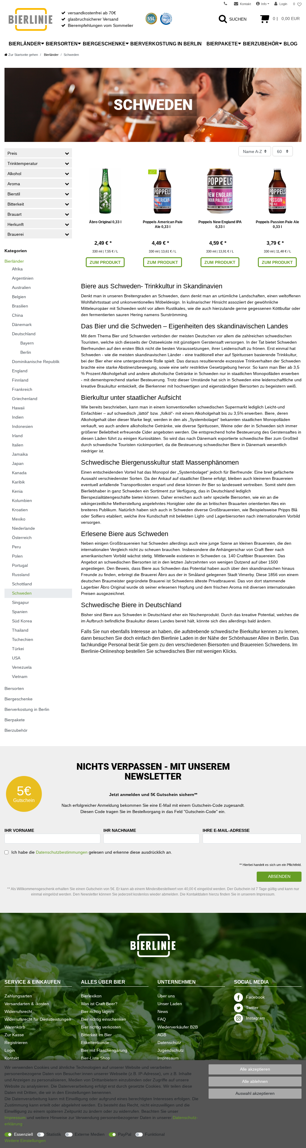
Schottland (22, 583)
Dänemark (22, 324)
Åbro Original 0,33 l (105, 222)
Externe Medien (90, 1134)
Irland (17, 435)
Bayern (27, 343)
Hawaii (18, 407)
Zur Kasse (14, 1034)
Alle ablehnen (255, 1081)
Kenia (17, 491)
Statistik (53, 1134)
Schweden (22, 593)
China (17, 315)
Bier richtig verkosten (101, 1027)
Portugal (20, 565)
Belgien (19, 296)
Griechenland (24, 398)
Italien (17, 445)
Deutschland (24, 333)
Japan (18, 463)
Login (9, 1050)
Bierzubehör (261, 43)
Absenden (279, 876)
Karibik (18, 482)
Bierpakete (222, 43)
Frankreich (22, 389)
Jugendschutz (170, 1050)
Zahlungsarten (18, 996)
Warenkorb (14, 1027)
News (162, 1011)
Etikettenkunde (95, 1042)
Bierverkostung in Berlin (166, 43)
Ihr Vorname (19, 830)
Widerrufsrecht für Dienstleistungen (37, 1019)
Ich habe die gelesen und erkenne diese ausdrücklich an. (91, 852)
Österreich (22, 537)
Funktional (155, 1134)
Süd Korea (22, 621)
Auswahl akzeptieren (255, 1093)
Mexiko (18, 519)
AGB (161, 1034)
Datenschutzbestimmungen (62, 852)
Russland (21, 574)
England (19, 370)
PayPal (124, 1134)
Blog (290, 43)
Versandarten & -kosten (26, 1003)
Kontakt (11, 1058)
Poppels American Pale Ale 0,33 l (163, 224)
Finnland (20, 380)
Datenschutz (169, 1042)
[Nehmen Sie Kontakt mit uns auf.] (227, 4)
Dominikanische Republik (35, 361)
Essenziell (23, 1134)
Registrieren (15, 1042)
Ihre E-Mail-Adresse (226, 830)
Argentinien (22, 278)
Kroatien (20, 509)
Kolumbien (22, 500)
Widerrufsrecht (18, 1011)
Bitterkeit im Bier (96, 1034)
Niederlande (23, 528)
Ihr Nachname (119, 830)
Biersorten (62, 43)
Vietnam (19, 676)
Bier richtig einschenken (103, 1019)
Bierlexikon (91, 996)
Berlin (25, 352)
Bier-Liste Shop (95, 1058)
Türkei (18, 648)
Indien (18, 417)
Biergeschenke (104, 43)
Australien (21, 287)
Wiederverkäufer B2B (177, 1027)
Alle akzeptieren (255, 1069)
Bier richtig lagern (97, 1011)
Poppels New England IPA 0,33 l (220, 224)
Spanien (19, 611)
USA (16, 658)
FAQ (161, 1019)
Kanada (19, 472)
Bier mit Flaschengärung (104, 1050)
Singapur (20, 602)
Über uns (166, 996)
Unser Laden (169, 1003)
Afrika (17, 269)
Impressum (168, 1058)
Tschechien (22, 639)
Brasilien (20, 306)
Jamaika (20, 454)
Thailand (20, 630)
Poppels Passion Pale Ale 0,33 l (277, 224)
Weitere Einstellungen (25, 1140)
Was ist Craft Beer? (99, 1003)
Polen (17, 556)
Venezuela (22, 667)
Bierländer (25, 43)
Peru (16, 546)
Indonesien (22, 426)
